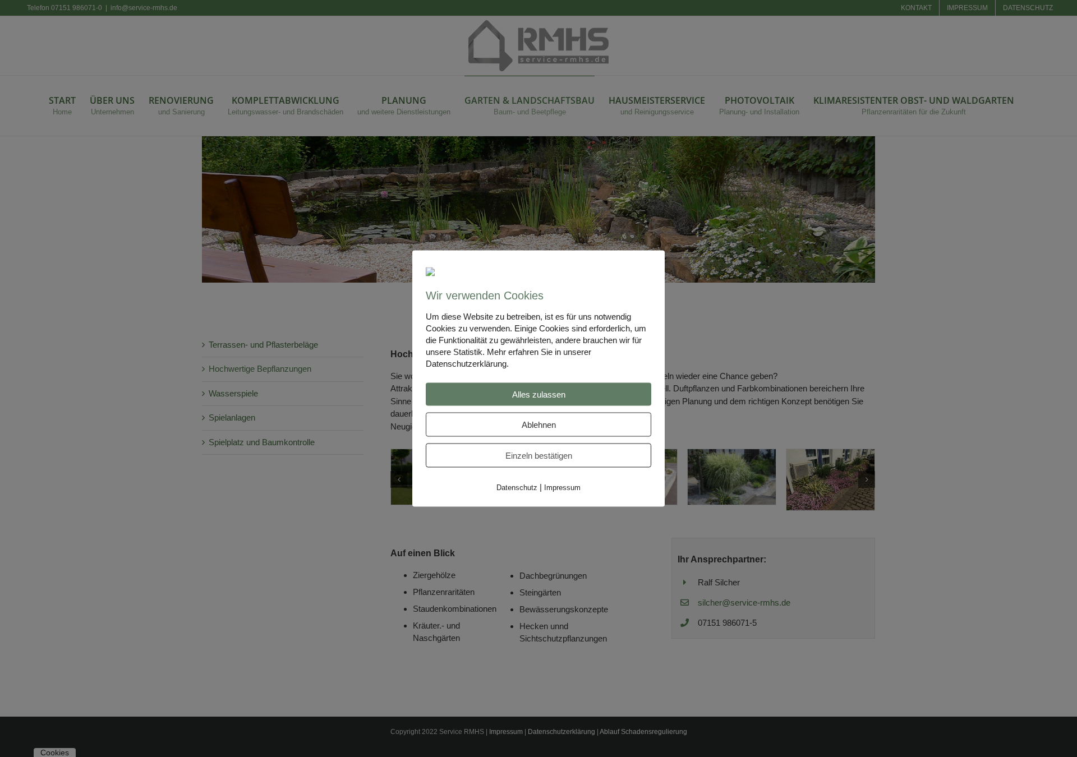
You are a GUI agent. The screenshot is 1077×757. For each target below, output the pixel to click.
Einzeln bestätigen (538, 455)
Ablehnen (539, 424)
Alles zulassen (538, 394)
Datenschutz (516, 487)
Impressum (562, 487)
